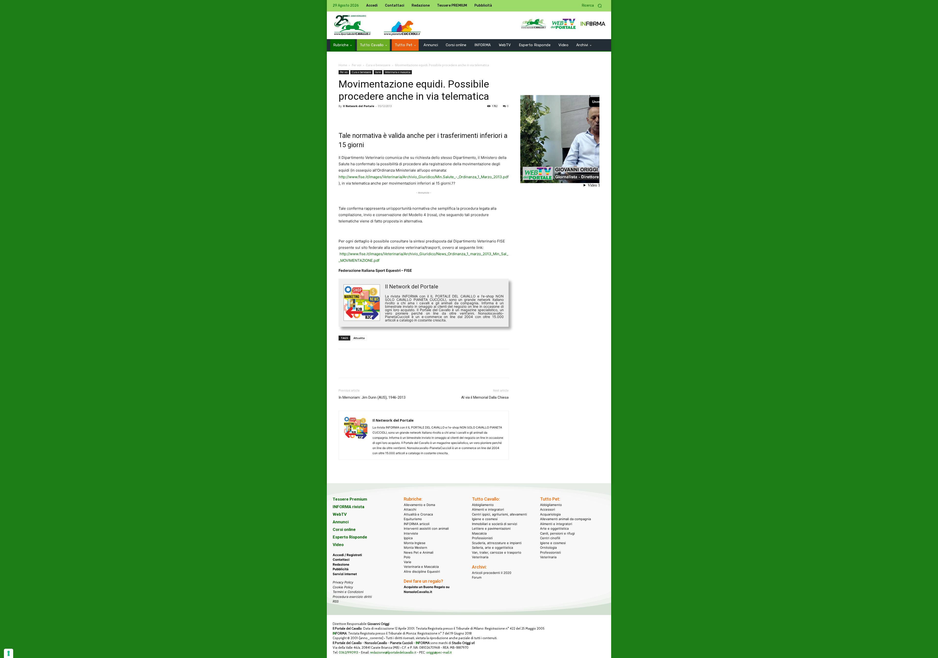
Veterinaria (480, 557)
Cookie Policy (343, 587)
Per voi (356, 65)
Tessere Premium (350, 499)
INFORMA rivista (348, 506)
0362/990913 (348, 652)
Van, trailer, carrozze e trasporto (496, 552)
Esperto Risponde (350, 537)
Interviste (411, 533)
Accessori (547, 509)
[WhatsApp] (377, 117)
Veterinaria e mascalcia (397, 72)
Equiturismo (413, 519)
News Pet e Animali (418, 552)
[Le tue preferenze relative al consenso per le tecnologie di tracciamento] (8, 653)
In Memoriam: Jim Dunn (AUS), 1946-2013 (372, 397)
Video (338, 544)
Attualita (359, 338)
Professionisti (482, 538)
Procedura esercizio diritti (352, 597)
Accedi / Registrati (347, 555)
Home (343, 65)
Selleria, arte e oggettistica (492, 547)
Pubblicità (341, 569)
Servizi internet (345, 574)
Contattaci (341, 559)
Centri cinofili (550, 538)
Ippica (408, 538)
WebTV (340, 514)
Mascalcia (479, 533)
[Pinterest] (366, 117)
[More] (411, 117)
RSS (336, 601)
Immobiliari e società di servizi (494, 524)
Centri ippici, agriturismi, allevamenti (499, 514)
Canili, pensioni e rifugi (557, 533)
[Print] (400, 117)
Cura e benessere (378, 65)
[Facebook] (343, 117)
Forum (476, 577)
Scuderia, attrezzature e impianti (497, 543)
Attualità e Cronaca (418, 514)
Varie (378, 72)
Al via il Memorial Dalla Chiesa (485, 397)
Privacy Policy (343, 582)
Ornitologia (548, 547)
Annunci (341, 521)
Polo (407, 557)
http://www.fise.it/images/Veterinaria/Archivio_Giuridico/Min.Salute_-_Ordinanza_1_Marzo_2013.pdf (424, 177)
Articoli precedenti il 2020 (491, 573)
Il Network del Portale (358, 106)
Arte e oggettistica (554, 528)
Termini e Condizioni (348, 592)
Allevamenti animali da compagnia (565, 519)
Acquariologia (550, 514)
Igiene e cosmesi (485, 519)
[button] (593, 5)
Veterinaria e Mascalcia (421, 567)
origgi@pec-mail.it (439, 652)
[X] (355, 117)
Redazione (341, 564)
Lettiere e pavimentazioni (491, 528)
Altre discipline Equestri (422, 571)
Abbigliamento (483, 505)
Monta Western (415, 547)
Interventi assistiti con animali (426, 528)
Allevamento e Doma (419, 505)
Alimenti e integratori (488, 509)
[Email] (388, 117)
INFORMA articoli (416, 524)
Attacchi (410, 509)
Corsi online (344, 529)
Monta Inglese (415, 543)
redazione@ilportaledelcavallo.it (393, 652)
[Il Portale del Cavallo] (352, 25)
